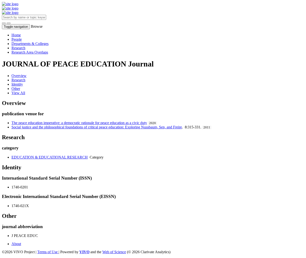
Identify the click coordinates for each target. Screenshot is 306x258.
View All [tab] (18, 93)
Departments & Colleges (30, 44)
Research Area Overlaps (29, 52)
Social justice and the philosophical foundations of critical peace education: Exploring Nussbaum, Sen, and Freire (96, 127)
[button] (4, 23)
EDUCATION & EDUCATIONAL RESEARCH (49, 157)
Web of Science (114, 252)
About (16, 244)
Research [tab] (18, 80)
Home (16, 35)
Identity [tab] (17, 84)
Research (18, 48)
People (16, 39)
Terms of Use (48, 252)
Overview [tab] (19, 76)
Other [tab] (15, 89)
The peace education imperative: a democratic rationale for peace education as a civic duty (79, 123)
